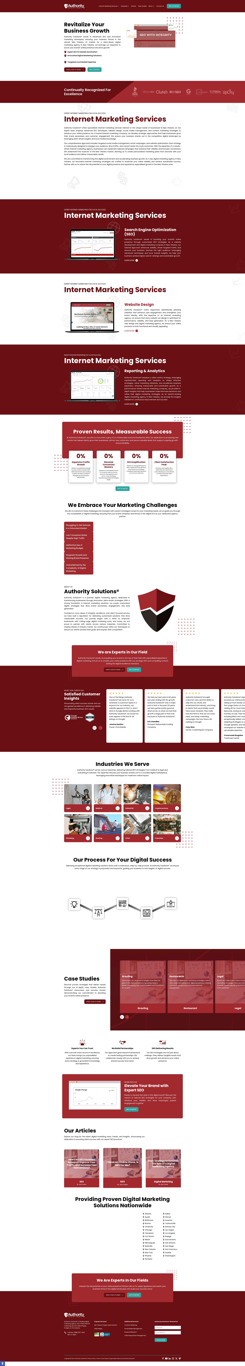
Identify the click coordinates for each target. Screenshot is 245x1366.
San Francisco (171, 1249)
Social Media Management (133, 1329)
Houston (168, 1220)
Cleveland (149, 1233)
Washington (170, 1256)
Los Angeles (170, 1233)
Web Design (98, 1329)
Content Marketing (130, 1325)
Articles (133, 6)
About (151, 6)
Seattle (168, 1252)
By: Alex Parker (81, 1184)
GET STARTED (174, 6)
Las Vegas (169, 1230)
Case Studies (142, 6)
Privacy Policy (92, 1358)
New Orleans (150, 1249)
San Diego (169, 1246)
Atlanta (148, 1214)
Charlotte (149, 1226)
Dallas (167, 1214)
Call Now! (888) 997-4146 (76, 1332)
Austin (147, 1217)
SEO (82, 1181)
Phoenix (148, 1256)
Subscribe (160, 1340)
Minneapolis (150, 1243)
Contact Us (160, 6)
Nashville (148, 1246)
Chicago (148, 1230)
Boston (148, 1223)
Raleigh (168, 1236)
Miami (147, 1239)
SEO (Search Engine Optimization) (105, 1325)
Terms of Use (100, 1358)
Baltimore (149, 1220)
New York (149, 1252)
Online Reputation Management (135, 1335)
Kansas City (170, 1226)
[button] (2, 1363)
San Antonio (170, 1243)
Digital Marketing (163, 1181)
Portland (148, 1259)
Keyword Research (130, 1332)
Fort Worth (149, 1236)
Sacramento (170, 1239)
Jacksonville (170, 1223)
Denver (168, 1217)
